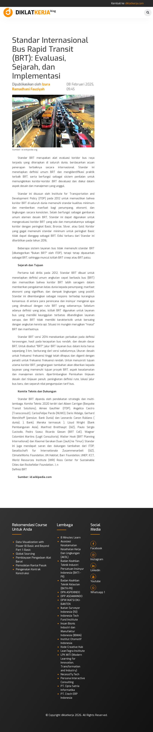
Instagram (96, 559)
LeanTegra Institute (73, 651)
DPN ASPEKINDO (70, 592)
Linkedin (95, 570)
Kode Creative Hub (72, 647)
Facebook (96, 548)
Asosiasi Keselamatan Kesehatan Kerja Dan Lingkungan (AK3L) (71, 549)
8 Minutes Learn (71, 537)
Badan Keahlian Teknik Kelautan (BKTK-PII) (70, 584)
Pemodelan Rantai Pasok (31, 565)
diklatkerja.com (134, 3)
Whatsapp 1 (97, 592)
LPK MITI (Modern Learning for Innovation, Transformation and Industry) (71, 662)
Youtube (95, 581)
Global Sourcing (25, 554)
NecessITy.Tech (70, 674)
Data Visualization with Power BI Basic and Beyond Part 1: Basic (32, 546)
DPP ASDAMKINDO (71, 596)
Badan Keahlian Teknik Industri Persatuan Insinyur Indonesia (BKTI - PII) (72, 568)
